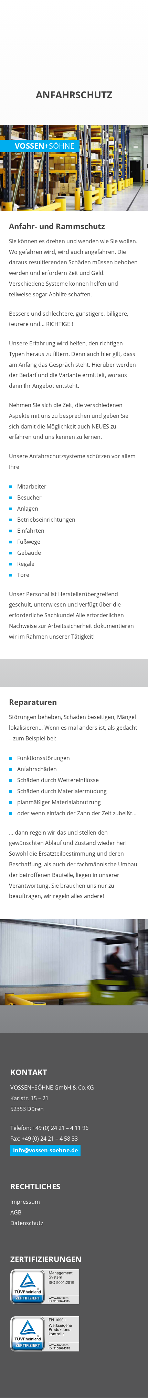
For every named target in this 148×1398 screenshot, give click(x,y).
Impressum (25, 1201)
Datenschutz (26, 1223)
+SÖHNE (44, 146)
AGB (15, 1212)
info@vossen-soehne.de (45, 1150)
